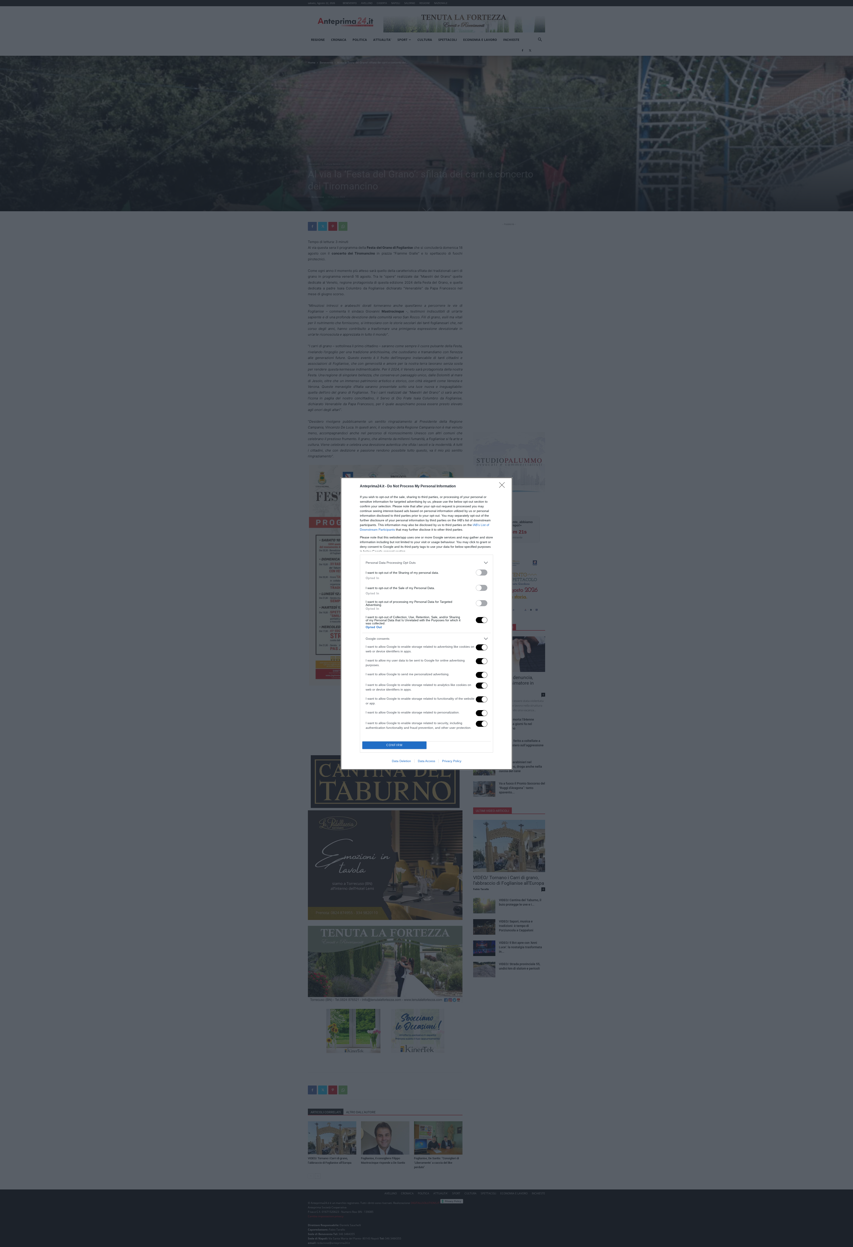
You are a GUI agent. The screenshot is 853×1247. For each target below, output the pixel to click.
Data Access (426, 761)
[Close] (503, 486)
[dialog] (426, 623)
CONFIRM (394, 745)
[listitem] (426, 562)
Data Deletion (401, 761)
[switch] (481, 573)
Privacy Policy (451, 761)
